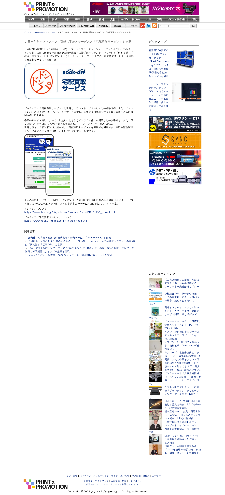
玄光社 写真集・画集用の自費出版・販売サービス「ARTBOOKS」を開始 (69, 237)
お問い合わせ (92, 484)
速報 (75, 476)
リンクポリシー (136, 481)
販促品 (146, 476)
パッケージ (85, 476)
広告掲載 (115, 481)
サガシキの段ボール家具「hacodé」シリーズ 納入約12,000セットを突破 (70, 254)
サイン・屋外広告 (120, 476)
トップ (67, 476)
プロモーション (101, 476)
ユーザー (156, 476)
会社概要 (88, 481)
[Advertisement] (175, 206)
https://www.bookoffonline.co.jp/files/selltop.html (55, 220)
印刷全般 (136, 476)
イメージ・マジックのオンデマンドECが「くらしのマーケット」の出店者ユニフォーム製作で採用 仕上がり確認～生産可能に (159, 96)
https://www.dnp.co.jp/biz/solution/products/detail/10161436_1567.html (69, 212)
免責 (124, 481)
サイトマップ (102, 481)
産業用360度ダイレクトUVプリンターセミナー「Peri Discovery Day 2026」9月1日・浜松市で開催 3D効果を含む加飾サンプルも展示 (159, 63)
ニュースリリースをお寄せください (119, 484)
